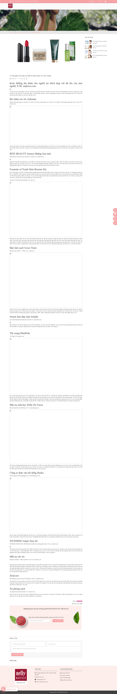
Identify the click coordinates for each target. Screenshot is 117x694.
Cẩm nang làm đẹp (21, 32)
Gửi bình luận (17, 654)
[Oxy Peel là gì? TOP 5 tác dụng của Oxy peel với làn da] (88, 52)
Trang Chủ (11, 32)
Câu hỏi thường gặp (65, 677)
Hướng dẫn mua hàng (65, 680)
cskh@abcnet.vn (41, 679)
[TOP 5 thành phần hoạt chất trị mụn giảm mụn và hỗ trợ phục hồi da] (88, 42)
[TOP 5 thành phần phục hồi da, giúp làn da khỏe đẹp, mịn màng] (88, 56)
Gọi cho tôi (58, 620)
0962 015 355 (11, 689)
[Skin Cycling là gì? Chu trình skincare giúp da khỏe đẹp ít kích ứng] (88, 47)
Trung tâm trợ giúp (65, 675)
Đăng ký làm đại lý (65, 673)
